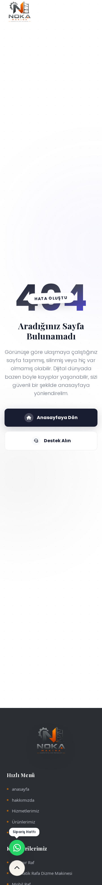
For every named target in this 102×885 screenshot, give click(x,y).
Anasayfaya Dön (57, 417)
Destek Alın (57, 440)
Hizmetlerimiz (25, 811)
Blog (16, 832)
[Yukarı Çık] (17, 868)
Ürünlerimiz (23, 822)
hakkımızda (23, 800)
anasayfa (20, 789)
